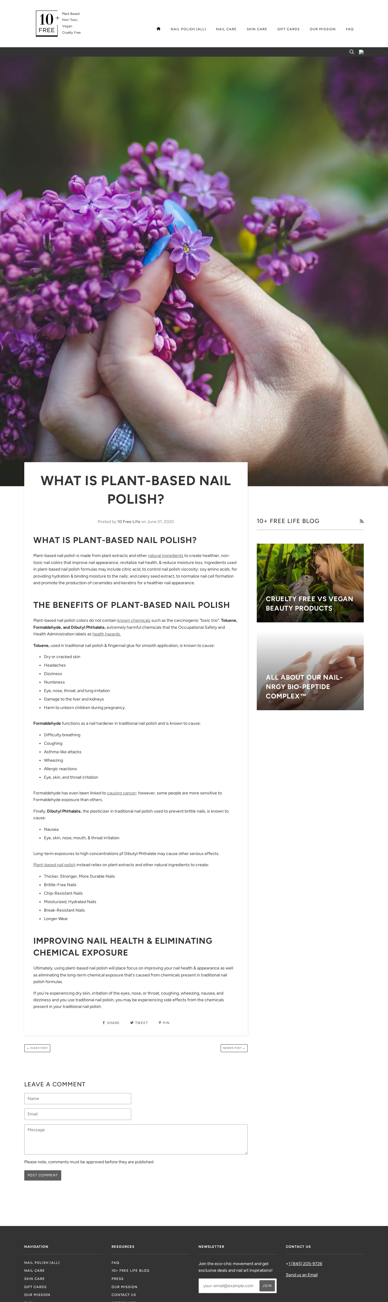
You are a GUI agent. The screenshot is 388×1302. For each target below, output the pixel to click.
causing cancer (121, 793)
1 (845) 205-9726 (305, 1263)
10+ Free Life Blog (130, 1270)
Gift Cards (288, 29)
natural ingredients (165, 555)
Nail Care (226, 29)
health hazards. (106, 634)
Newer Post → (234, 1047)
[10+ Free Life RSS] (362, 521)
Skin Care (257, 29)
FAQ (350, 29)
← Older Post (37, 1047)
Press (118, 1279)
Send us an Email (302, 1274)
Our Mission (323, 29)
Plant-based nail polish (54, 864)
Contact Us (124, 1295)
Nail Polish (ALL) (188, 29)
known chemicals (133, 620)
